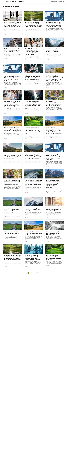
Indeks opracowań (54, 1)
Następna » (37, 272)
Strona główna (61, 1)
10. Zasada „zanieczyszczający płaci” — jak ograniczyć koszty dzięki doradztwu (53, 233)
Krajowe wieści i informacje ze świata (13, 1)
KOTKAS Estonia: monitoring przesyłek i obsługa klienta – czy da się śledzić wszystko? (54, 209)
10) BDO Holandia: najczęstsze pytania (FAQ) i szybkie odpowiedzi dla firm (33, 233)
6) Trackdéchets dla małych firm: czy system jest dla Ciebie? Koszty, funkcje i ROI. (33, 209)
